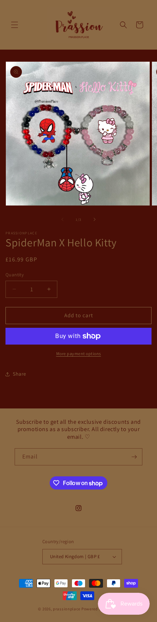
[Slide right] (95, 219)
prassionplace (66, 608)
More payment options (78, 353)
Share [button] (19, 373)
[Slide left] (62, 219)
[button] (15, 25)
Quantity (14, 275)
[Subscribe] (134, 456)
